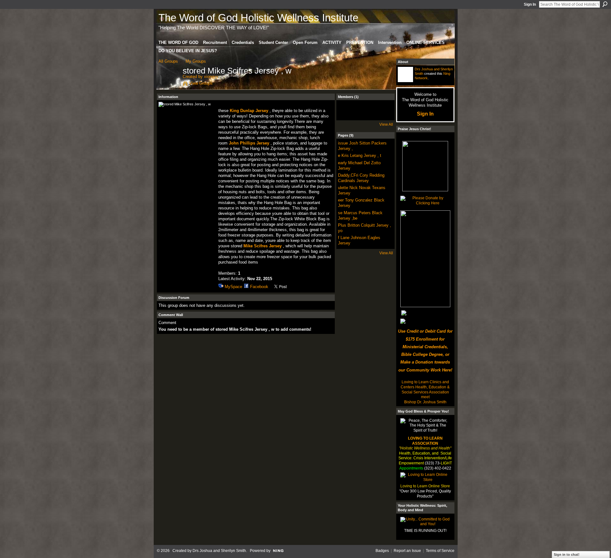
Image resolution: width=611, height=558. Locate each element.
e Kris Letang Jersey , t (359, 155)
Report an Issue (407, 550)
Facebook (259, 286)
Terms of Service (440, 550)
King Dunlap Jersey (249, 110)
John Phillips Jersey (249, 143)
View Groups (201, 83)
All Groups (168, 61)
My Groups (196, 61)
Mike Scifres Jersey (262, 246)
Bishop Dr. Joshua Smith (425, 402)
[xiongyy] (168, 84)
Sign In (530, 4)
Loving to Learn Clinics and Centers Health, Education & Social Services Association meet (425, 389)
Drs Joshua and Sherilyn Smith (219, 550)
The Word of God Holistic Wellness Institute (258, 18)
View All (386, 124)
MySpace (233, 286)
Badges (382, 550)
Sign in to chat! (566, 554)
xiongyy (211, 76)
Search (604, 4)
